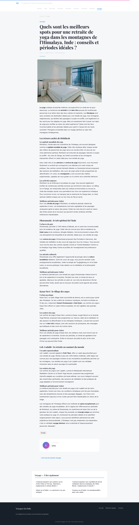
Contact (120, 508)
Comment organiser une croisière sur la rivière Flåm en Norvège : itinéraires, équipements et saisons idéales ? (49, 484)
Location (76, 8)
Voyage (99, 8)
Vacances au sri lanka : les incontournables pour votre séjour (86, 491)
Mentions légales (111, 508)
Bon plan (52, 8)
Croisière (68, 8)
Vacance (92, 8)
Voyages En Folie (23, 508)
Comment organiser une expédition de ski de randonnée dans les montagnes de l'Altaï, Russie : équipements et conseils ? (87, 484)
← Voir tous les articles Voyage (50, 458)
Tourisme (84, 8)
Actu (45, 8)
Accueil (39, 8)
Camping (60, 8)
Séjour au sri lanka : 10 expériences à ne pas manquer (50, 491)
